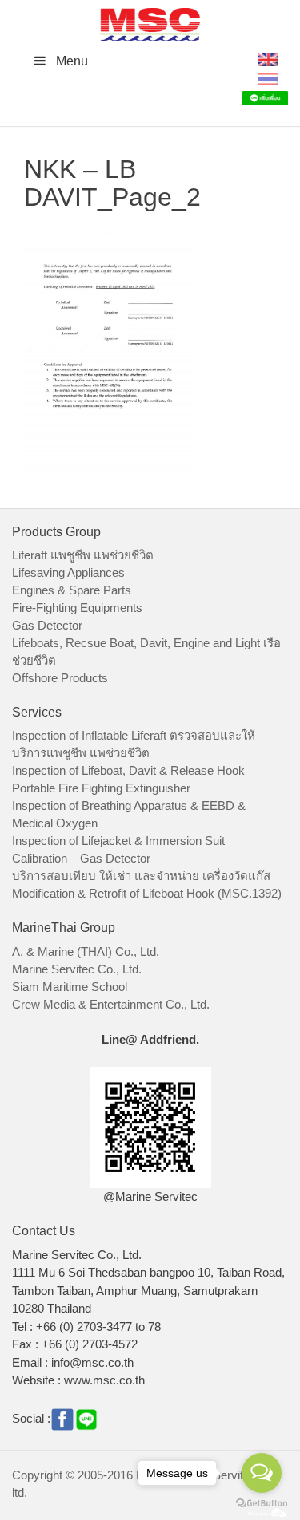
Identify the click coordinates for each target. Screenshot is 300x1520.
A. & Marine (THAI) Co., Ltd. (85, 951)
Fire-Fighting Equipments (77, 607)
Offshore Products (60, 678)
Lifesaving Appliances (68, 572)
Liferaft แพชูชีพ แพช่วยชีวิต (83, 555)
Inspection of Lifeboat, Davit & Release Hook (128, 770)
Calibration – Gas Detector (81, 858)
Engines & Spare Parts (71, 590)
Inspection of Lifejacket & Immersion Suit (118, 840)
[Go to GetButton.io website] (261, 1503)
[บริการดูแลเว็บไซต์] (268, 1511)
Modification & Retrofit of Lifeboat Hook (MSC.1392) (147, 893)
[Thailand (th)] (268, 78)
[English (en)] (268, 58)
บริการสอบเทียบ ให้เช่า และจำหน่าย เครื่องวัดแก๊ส (141, 875)
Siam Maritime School (69, 986)
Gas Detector (47, 625)
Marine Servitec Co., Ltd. (77, 969)
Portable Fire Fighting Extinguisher (101, 788)
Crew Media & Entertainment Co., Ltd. (111, 1004)
